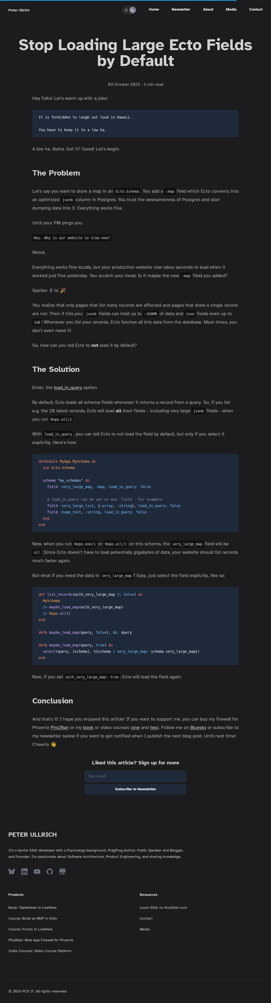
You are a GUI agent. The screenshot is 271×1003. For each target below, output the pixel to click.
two (153, 727)
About (208, 9)
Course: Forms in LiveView (30, 929)
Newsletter (181, 9)
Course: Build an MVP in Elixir (32, 918)
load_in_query (68, 387)
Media (231, 9)
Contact (256, 9)
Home (154, 9)
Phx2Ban (60, 727)
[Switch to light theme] (126, 10)
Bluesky (198, 727)
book (88, 727)
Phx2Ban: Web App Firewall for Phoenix (40, 940)
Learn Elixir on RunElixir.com (163, 907)
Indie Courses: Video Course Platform (39, 951)
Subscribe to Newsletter (135, 789)
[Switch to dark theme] (132, 10)
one (136, 727)
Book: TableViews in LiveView (32, 907)
